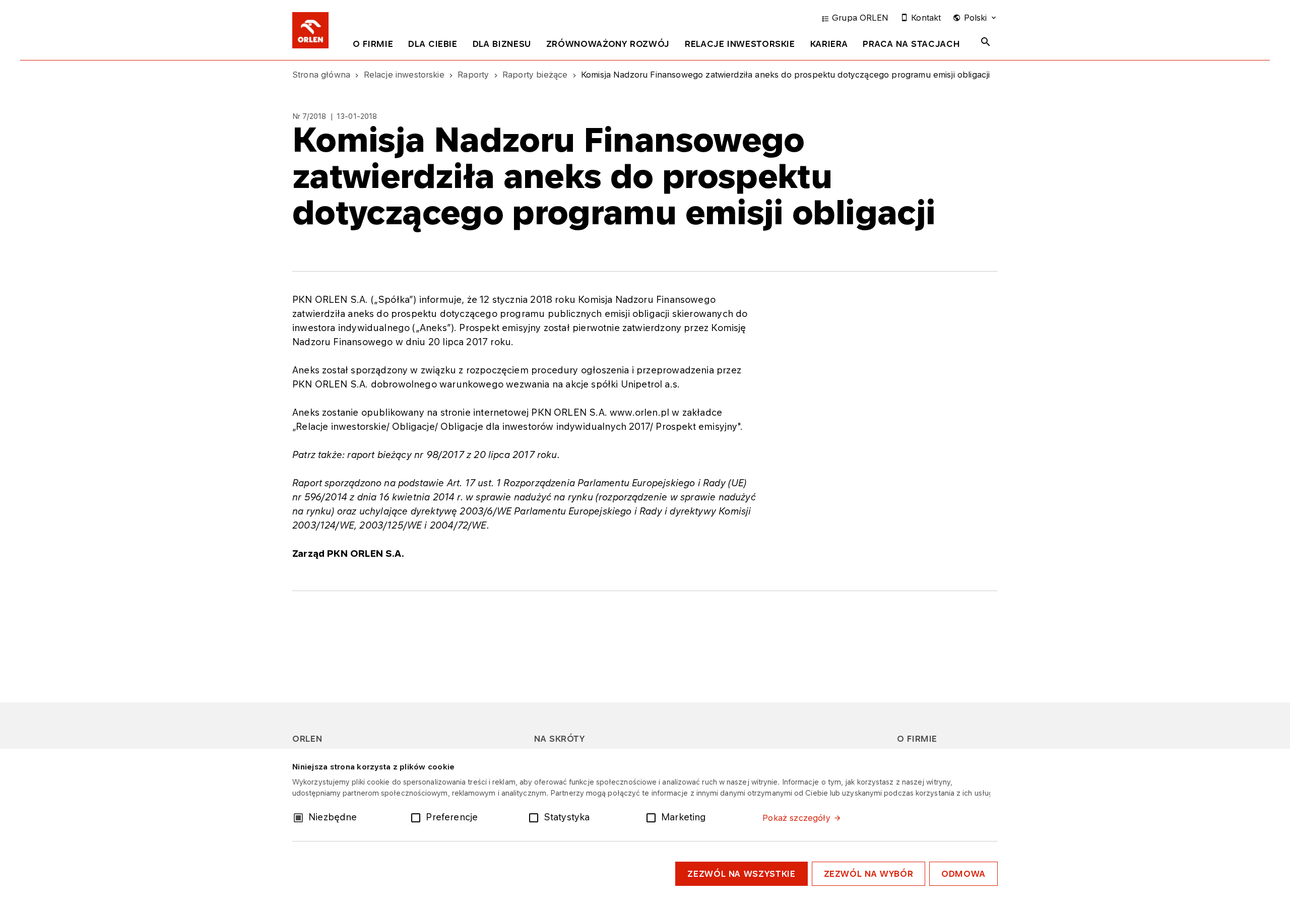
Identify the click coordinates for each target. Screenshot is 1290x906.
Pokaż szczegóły (796, 818)
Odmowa (963, 874)
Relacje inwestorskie (740, 44)
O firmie (373, 44)
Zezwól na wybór (869, 874)
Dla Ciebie (432, 44)
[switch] (418, 817)
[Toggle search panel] (986, 42)
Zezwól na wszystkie (741, 874)
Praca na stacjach (911, 44)
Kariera (829, 44)
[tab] (373, 46)
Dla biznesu (502, 44)
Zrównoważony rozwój (608, 44)
